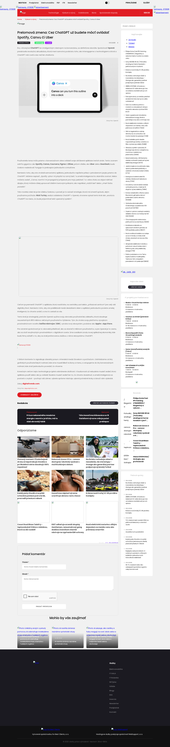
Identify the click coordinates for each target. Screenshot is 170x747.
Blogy (111, 690)
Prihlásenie (131, 3)
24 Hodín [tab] (132, 40)
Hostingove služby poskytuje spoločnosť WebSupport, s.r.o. (119, 734)
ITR (63, 3)
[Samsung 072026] (67, 347)
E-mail (48, 43)
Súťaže (112, 686)
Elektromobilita (47, 3)
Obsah (25, 574)
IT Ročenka (114, 678)
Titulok (25, 562)
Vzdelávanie (83, 13)
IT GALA (112, 673)
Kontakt (112, 712)
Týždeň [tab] (131, 43)
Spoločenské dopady (108, 13)
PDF (58, 3)
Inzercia (112, 699)
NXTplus (112, 682)
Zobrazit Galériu (29, 395)
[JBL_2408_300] (137, 272)
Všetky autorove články (104, 403)
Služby (146, 3)
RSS (111, 695)
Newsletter (72, 3)
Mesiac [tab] (131, 46)
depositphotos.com (30, 388)
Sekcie (147, 12)
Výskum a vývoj (68, 13)
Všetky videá (136, 287)
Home (19, 19)
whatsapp (39, 43)
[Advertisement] (67, 141)
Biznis (94, 13)
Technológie (53, 13)
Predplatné (34, 3)
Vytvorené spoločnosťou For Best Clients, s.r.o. (50, 734)
